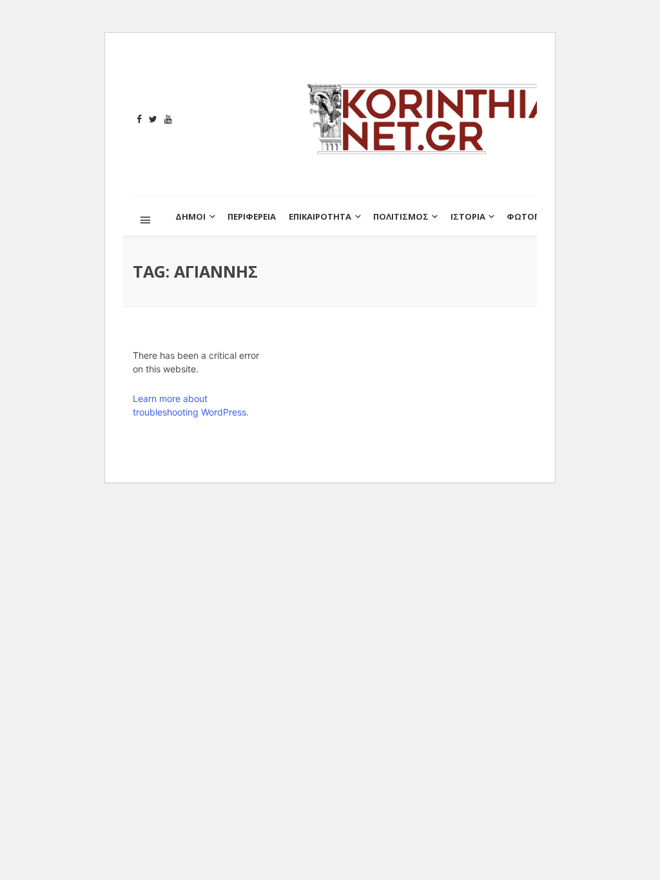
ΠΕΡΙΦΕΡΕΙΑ (252, 216)
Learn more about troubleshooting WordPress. (191, 405)
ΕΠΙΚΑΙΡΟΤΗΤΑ (320, 216)
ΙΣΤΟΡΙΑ (468, 216)
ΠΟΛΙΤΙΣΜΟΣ (401, 216)
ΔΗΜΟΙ (190, 216)
